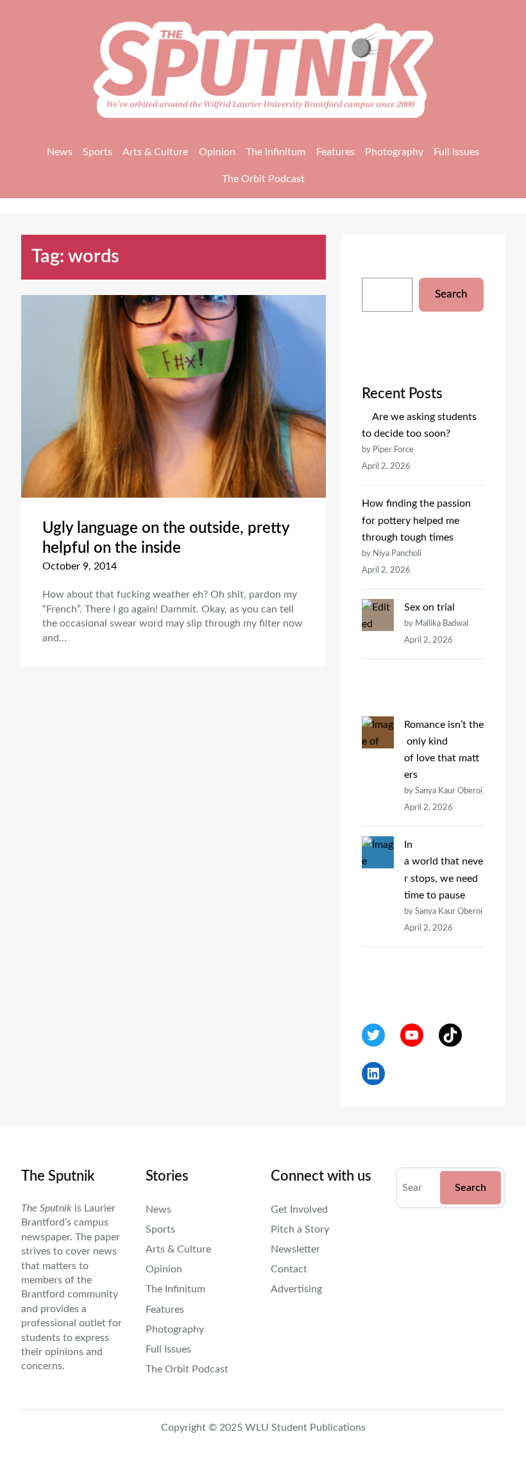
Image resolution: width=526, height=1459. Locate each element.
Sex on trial (429, 607)
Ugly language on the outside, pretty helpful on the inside (165, 538)
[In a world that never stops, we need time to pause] (378, 911)
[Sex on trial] (378, 657)
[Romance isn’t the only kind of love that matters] (378, 775)
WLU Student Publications (305, 1427)
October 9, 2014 (79, 566)
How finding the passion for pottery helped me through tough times (416, 520)
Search (451, 294)
